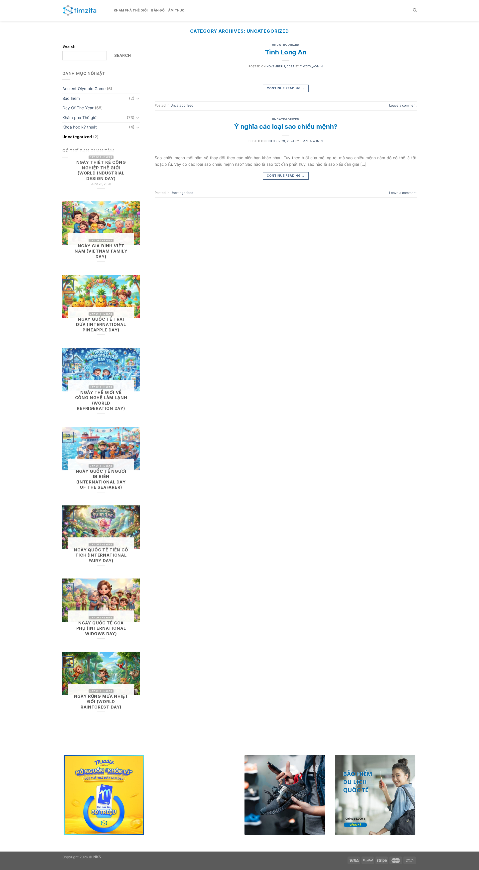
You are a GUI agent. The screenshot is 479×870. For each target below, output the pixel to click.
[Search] (415, 10)
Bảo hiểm (71, 98)
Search (68, 46)
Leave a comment (403, 105)
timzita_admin (311, 66)
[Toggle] (138, 98)
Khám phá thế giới (131, 10)
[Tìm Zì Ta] (84, 10)
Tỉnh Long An (286, 52)
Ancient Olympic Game (84, 88)
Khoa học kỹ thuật (79, 127)
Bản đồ (158, 10)
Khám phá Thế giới (80, 117)
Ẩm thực (176, 10)
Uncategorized (77, 136)
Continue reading (286, 88)
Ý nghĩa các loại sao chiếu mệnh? (285, 126)
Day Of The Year (78, 107)
